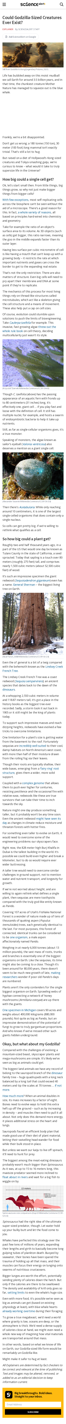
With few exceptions (15, 200)
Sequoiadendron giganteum (32, 580)
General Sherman (24, 584)
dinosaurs (8, 689)
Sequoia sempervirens (29, 681)
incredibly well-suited (32, 746)
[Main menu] (5, 4)
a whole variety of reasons (34, 212)
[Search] (62, 4)
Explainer (7, 29)
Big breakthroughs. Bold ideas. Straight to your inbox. (33, 1394)
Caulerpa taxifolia (20, 322)
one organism (18, 937)
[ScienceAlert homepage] (33, 4)
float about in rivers (15, 1177)
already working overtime (18, 1311)
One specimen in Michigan (19, 1010)
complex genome (33, 783)
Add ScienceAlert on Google (22, 36)
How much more (12, 1096)
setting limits (16, 1292)
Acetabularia (27, 507)
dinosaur (57, 1073)
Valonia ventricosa (34, 444)
